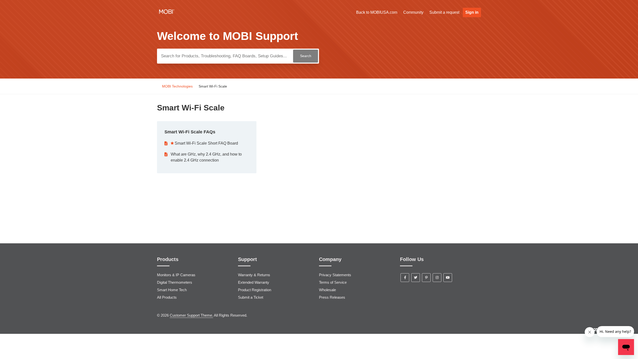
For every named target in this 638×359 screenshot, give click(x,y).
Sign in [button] (471, 12)
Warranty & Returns (254, 275)
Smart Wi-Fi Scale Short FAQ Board (206, 143)
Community (413, 12)
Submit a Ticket (250, 297)
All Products (167, 297)
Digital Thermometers (174, 282)
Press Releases (332, 297)
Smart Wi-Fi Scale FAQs (189, 131)
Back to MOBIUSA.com (376, 12)
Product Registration (254, 290)
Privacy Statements (335, 275)
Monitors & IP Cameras (176, 275)
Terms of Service (333, 282)
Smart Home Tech (172, 290)
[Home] (166, 14)
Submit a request (444, 12)
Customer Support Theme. (191, 315)
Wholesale (327, 290)
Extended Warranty (253, 282)
